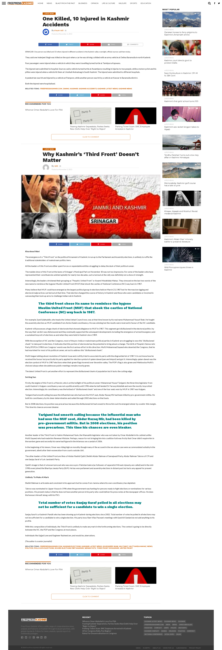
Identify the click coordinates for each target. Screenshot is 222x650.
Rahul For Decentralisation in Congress (99, 633)
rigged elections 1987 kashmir (69, 548)
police (173, 628)
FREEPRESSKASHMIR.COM (51, 89)
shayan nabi (58, 30)
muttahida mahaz (137, 546)
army (166, 628)
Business (82, 3)
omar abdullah (185, 624)
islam (178, 634)
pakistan (148, 628)
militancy (123, 546)
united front (126, 548)
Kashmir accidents (88, 89)
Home (40, 3)
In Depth (146, 648)
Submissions (181, 648)
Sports (133, 3)
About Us (156, 648)
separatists (90, 548)
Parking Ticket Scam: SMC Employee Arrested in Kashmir (132, 127)
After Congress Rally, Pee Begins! (96, 631)
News (49, 3)
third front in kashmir (108, 548)
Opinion (94, 3)
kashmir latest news (108, 89)
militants (182, 628)
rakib (56, 166)
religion (172, 631)
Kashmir (74, 89)
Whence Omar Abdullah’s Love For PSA (44, 110)
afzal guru (169, 634)
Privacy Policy (195, 648)
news (149, 546)
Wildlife (122, 3)
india (168, 624)
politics (29, 548)
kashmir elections (72, 546)
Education (146, 3)
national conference (153, 634)
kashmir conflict (152, 631)
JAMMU (66, 89)
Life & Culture (108, 3)
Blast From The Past (65, 3)
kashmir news (125, 89)
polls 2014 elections (44, 548)
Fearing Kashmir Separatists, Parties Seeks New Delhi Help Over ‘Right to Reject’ (89, 127)
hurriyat (191, 631)
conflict (158, 628)
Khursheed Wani (110, 546)
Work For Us (168, 648)
